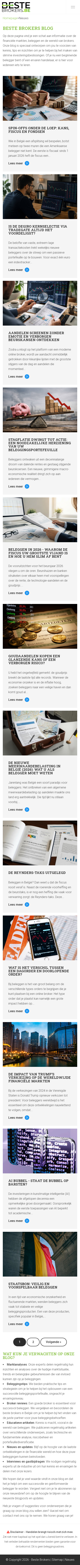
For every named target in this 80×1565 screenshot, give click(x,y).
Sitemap (57, 1559)
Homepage (10, 18)
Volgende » (53, 1342)
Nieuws (69, 1559)
